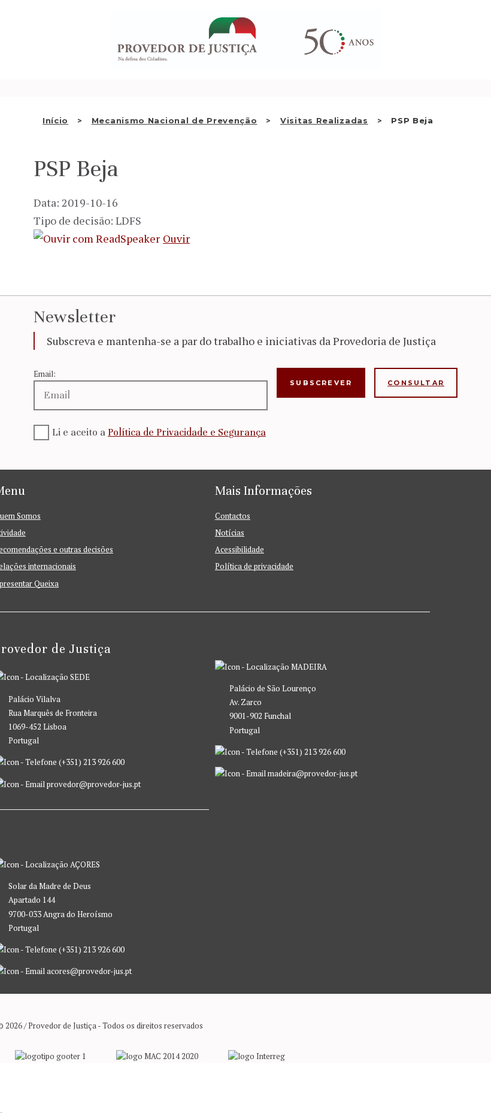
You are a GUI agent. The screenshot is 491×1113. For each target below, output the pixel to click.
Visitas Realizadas (324, 120)
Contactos (232, 515)
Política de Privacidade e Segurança (187, 432)
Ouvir (176, 238)
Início (55, 120)
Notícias (229, 532)
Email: (45, 373)
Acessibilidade (239, 549)
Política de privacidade (254, 566)
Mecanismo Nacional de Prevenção (174, 120)
